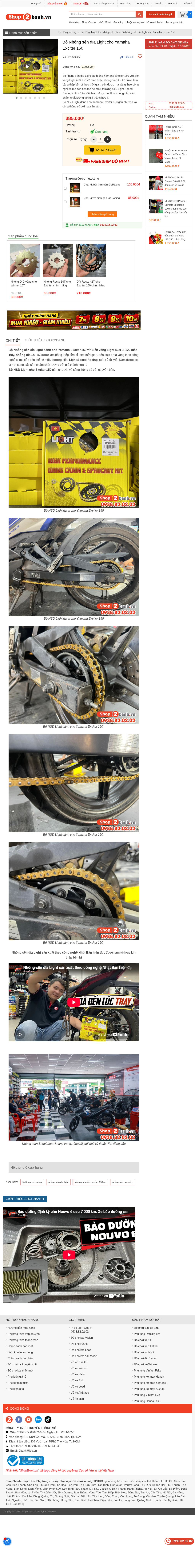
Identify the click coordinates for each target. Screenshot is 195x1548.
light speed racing (32, 1182)
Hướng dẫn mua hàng (21, 1327)
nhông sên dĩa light (58, 1182)
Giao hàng (125, 3)
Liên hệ (188, 3)
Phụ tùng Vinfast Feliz (147, 1370)
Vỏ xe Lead (78, 1386)
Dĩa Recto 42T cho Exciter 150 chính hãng (91, 283)
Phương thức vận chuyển (24, 1333)
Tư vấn (158, 3)
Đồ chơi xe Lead (81, 1349)
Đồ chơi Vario (79, 1343)
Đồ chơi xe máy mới (20, 1370)
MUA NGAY (106, 150)
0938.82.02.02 (108, 224)
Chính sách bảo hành (21, 1358)
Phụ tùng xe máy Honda (149, 1376)
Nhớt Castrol (89, 22)
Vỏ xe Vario (78, 1374)
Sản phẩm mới (54, 3)
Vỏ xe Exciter (79, 1362)
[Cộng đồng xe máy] (9, 1419)
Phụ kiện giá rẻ (17, 1376)
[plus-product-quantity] (107, 139)
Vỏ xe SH (77, 1380)
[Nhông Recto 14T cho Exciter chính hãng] (58, 260)
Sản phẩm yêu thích (104, 3)
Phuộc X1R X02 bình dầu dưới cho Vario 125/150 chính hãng (175, 236)
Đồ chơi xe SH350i (145, 1346)
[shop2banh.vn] (28, 1419)
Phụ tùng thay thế (89, 32)
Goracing (118, 22)
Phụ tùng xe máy (67, 32)
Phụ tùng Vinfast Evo (147, 1394)
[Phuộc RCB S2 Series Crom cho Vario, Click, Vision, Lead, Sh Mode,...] (160, 160)
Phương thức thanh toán (23, 1340)
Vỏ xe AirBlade (80, 1392)
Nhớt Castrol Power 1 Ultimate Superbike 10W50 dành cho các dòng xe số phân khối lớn (176, 209)
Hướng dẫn (143, 3)
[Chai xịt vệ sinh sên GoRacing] (75, 201)
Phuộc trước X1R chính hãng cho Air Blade (174, 131)
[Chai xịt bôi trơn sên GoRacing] (75, 188)
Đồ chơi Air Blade (145, 1358)
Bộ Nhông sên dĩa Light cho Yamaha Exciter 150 (148, 32)
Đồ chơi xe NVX (144, 1352)
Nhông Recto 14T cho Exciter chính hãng (57, 283)
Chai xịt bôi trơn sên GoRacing (102, 184)
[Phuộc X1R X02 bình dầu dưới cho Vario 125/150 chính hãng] (160, 241)
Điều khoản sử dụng (20, 1352)
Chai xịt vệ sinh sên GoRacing (102, 197)
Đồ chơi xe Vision (82, 1337)
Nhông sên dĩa (110, 32)
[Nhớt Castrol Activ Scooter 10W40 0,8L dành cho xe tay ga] (160, 187)
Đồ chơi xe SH (143, 1340)
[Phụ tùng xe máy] (28, 16)
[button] (16, 98)
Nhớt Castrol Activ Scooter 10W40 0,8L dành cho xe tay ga (175, 181)
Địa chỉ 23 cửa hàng (160, 14)
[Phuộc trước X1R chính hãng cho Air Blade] (160, 136)
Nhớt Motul (105, 22)
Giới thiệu (173, 3)
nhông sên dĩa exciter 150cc (90, 1182)
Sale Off (77, 3)
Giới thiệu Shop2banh (45, 340)
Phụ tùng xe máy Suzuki (149, 1388)
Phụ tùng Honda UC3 (147, 1401)
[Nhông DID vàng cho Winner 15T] (25, 260)
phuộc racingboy (135, 22)
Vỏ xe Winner (79, 1368)
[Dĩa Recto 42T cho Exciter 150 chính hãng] (91, 260)
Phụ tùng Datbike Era (147, 1333)
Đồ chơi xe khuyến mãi (22, 1364)
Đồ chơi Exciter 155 (146, 1327)
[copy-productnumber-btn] (126, 57)
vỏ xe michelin (154, 22)
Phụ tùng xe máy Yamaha (150, 1382)
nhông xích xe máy (122, 1182)
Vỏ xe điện (77, 1398)
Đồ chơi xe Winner (145, 1364)
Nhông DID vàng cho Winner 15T (24, 283)
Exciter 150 (88, 66)
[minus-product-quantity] (93, 139)
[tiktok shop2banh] (48, 1419)
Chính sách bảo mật (20, 1346)
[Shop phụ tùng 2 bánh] (18, 1419)
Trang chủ (36, 3)
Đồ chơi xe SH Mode (84, 1356)
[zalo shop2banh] (38, 1419)
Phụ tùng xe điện (18, 1382)
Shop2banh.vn (28, 1511)
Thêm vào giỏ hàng (102, 214)
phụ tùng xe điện (174, 22)
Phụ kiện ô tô (16, 1388)
